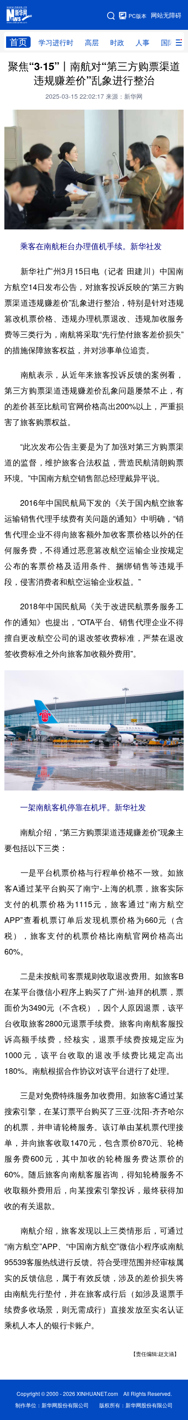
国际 (168, 42)
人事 (143, 42)
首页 (18, 41)
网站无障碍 (166, 15)
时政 (117, 42)
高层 (92, 42)
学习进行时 (55, 42)
